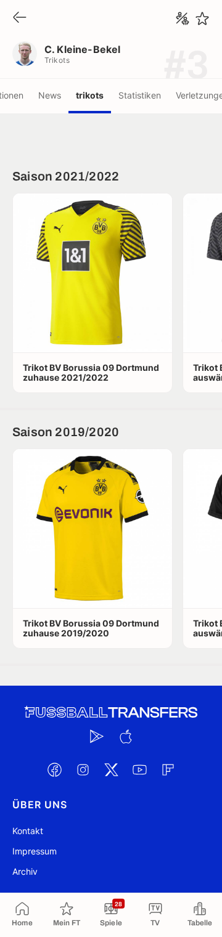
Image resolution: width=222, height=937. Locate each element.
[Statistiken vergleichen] (182, 18)
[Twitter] (111, 769)
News (49, 95)
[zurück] (19, 18)
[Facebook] (54, 769)
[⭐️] (202, 18)
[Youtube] (139, 769)
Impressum (34, 851)
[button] (92, 272)
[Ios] (125, 736)
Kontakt (27, 830)
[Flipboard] (167, 769)
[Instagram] (82, 769)
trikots (90, 95)
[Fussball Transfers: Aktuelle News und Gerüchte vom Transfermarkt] (111, 712)
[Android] (97, 736)
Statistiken (139, 95)
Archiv (25, 871)
